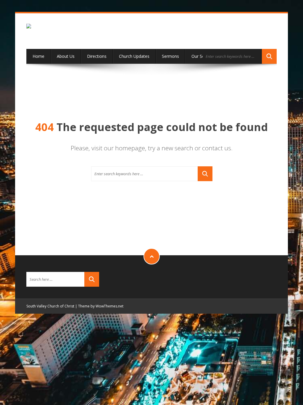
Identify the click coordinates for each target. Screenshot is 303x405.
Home (38, 56)
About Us (66, 56)
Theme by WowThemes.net (100, 306)
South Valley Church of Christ (50, 306)
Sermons (170, 56)
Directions (97, 56)
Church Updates (134, 56)
